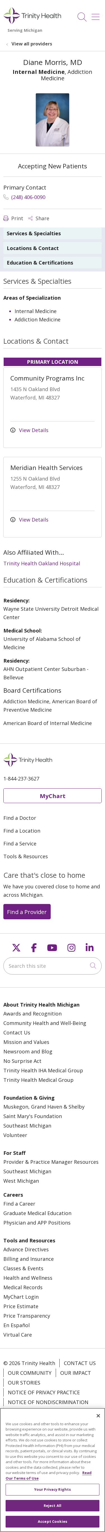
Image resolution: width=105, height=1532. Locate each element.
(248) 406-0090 (27, 197)
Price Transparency (26, 1315)
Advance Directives (26, 1249)
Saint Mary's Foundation (32, 1116)
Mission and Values (26, 1042)
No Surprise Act (22, 1061)
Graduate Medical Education (37, 1213)
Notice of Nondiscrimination (48, 1402)
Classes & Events (23, 1268)
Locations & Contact (33, 248)
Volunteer (15, 1135)
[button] (97, 14)
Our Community (30, 1372)
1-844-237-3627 (21, 778)
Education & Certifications (40, 262)
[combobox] (52, 966)
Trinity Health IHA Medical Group (43, 1070)
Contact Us (16, 1032)
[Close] (98, 1416)
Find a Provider (27, 912)
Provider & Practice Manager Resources (51, 1161)
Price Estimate (20, 1306)
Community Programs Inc (47, 378)
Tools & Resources (25, 856)
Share (41, 218)
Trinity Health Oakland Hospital (41, 563)
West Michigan (21, 1180)
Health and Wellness (27, 1277)
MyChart (53, 796)
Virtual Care (17, 1334)
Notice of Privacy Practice (44, 1392)
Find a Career (19, 1203)
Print (16, 218)
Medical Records (23, 1287)
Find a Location (21, 830)
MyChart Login (21, 1296)
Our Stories (24, 1382)
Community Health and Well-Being (44, 1023)
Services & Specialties (34, 233)
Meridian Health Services (46, 467)
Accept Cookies (52, 1521)
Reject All (52, 1505)
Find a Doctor (19, 818)
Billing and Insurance (28, 1258)
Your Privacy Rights (52, 1489)
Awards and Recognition (32, 1013)
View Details (33, 430)
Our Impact (75, 1372)
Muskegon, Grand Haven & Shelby (44, 1106)
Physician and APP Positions (37, 1222)
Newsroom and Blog (27, 1051)
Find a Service (19, 843)
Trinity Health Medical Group (38, 1080)
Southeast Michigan (27, 1125)
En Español (16, 1325)
